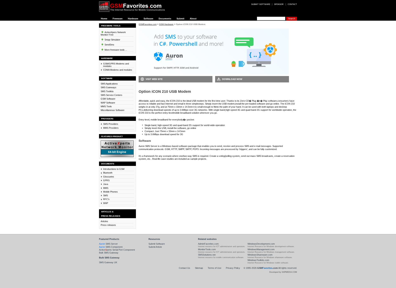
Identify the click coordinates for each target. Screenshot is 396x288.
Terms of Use (214, 268)
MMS (105, 188)
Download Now (232, 79)
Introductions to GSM (113, 169)
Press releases (108, 225)
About (193, 18)
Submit (180, 18)
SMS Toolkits (107, 91)
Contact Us (184, 268)
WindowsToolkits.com (258, 260)
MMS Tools (106, 106)
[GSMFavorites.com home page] (135, 6)
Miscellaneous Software (112, 110)
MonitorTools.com (207, 249)
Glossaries (108, 176)
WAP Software (108, 102)
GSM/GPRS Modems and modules (116, 64)
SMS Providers (110, 124)
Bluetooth (107, 172)
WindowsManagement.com (261, 249)
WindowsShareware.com (260, 254)
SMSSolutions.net (207, 254)
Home (104, 18)
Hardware (133, 18)
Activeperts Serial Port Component (117, 250)
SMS (105, 195)
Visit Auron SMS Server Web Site (235, 165)
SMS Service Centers (111, 95)
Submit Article (155, 247)
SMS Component (111, 247)
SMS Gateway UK (108, 262)
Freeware (118, 18)
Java (105, 184)
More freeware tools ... (115, 50)
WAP (105, 203)
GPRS (106, 180)
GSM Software (108, 99)
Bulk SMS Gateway (108, 252)
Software (148, 18)
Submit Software (156, 244)
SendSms (109, 44)
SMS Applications (109, 83)
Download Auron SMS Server (157, 165)
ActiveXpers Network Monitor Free (113, 33)
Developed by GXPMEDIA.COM (283, 272)
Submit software (260, 4)
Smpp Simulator (112, 39)
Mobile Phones (110, 191)
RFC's (106, 199)
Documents (165, 18)
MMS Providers (111, 128)
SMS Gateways (108, 87)
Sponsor (279, 4)
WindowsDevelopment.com (261, 244)
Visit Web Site (154, 79)
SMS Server (108, 244)
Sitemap (199, 268)
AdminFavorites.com (208, 244)
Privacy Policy (233, 268)
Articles (104, 221)
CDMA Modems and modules (117, 70)
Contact (292, 4)
